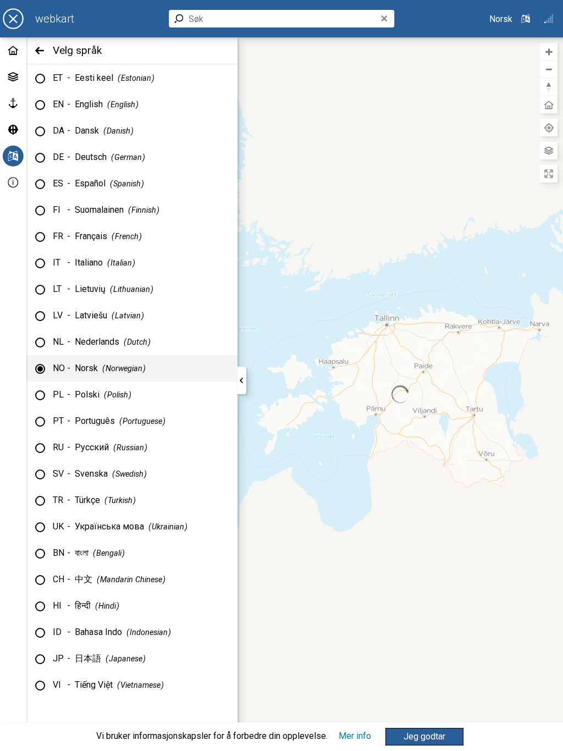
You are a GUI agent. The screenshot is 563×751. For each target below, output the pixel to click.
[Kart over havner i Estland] (13, 103)
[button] (424, 737)
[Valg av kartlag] (13, 77)
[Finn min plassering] (549, 127)
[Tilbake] (39, 50)
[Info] (13, 182)
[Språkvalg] (13, 156)
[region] (400, 394)
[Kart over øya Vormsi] (13, 129)
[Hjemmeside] (13, 50)
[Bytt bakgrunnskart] (549, 150)
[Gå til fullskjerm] (549, 174)
